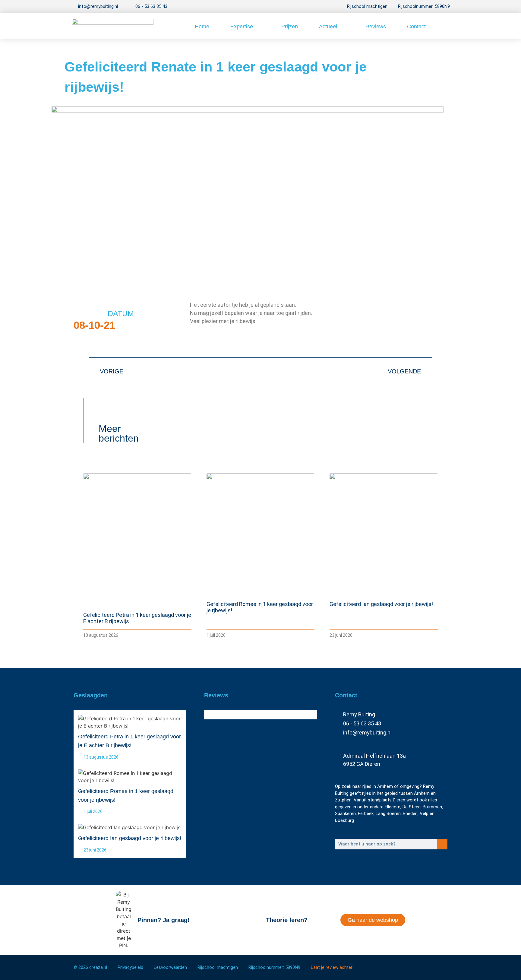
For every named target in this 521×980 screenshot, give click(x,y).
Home (202, 27)
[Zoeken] (442, 844)
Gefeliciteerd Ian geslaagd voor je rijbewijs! (381, 604)
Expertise (241, 27)
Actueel (328, 27)
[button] (443, 26)
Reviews (375, 27)
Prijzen (289, 27)
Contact (416, 27)
